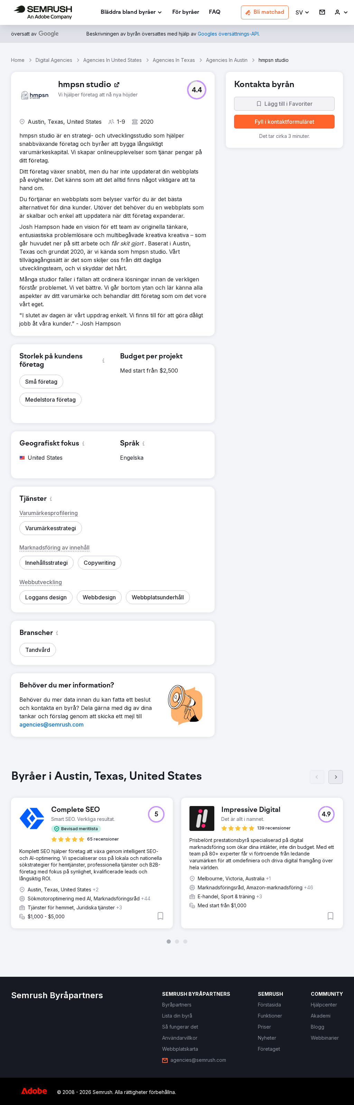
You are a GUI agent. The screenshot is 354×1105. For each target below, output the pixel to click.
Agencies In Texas (174, 60)
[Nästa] (335, 777)
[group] (177, 857)
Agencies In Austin (227, 60)
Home (18, 60)
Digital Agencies (54, 60)
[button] (303, 12)
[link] (185, 12)
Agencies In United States (112, 60)
